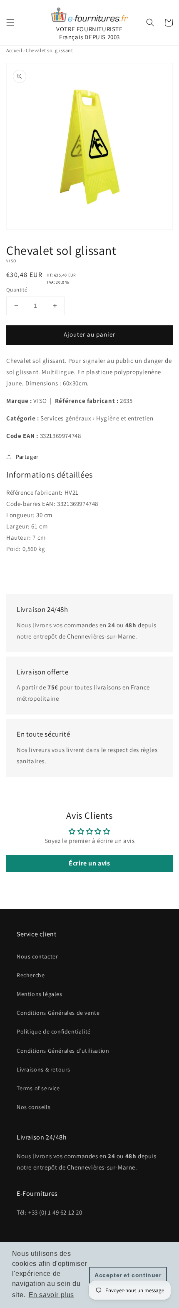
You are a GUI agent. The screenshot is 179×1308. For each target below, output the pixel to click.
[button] (10, 22)
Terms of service (38, 1088)
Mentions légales (39, 994)
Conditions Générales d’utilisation (63, 1050)
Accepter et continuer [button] (128, 1275)
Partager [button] (27, 456)
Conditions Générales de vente (58, 1012)
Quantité (16, 289)
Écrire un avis (89, 863)
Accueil (14, 50)
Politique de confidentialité (54, 1031)
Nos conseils (33, 1107)
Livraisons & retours (43, 1069)
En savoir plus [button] (51, 1294)
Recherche (31, 975)
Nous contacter (37, 956)
